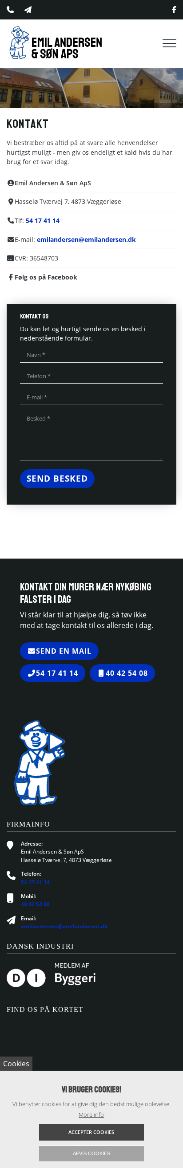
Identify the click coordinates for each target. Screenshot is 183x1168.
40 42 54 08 (127, 673)
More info (91, 1114)
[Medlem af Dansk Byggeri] (51, 974)
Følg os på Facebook (46, 277)
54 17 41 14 (43, 220)
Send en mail (64, 651)
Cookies (16, 1063)
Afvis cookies (91, 1153)
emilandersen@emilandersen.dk (86, 239)
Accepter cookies (91, 1132)
